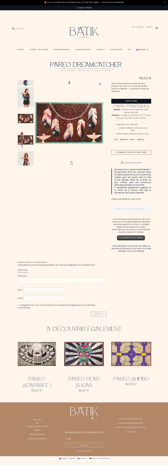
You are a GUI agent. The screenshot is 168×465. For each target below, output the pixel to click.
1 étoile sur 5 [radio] (18, 272)
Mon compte (137, 27)
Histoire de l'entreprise (37, 439)
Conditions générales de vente (130, 423)
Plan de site (130, 432)
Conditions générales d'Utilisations (130, 427)
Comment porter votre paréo (131, 152)
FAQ (129, 50)
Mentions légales (37, 434)
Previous (69, 83)
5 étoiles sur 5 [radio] (27, 272)
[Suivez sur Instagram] (84, 426)
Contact (37, 430)
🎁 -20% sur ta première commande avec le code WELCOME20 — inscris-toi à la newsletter (84, 3)
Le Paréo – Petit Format (38, 50)
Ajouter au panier (131, 101)
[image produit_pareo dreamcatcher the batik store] (69, 123)
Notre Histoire (116, 50)
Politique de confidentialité (130, 419)
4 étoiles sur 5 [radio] (25, 272)
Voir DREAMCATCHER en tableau (131, 238)
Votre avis (23, 276)
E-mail (21, 298)
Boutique (37, 420)
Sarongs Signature (62, 50)
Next (69, 162)
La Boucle (100, 50)
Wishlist (149, 27)
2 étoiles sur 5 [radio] (21, 272)
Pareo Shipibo (131, 379)
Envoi (98, 314)
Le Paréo (20, 50)
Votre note (22, 270)
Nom (20, 290)
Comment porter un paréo (37, 427)
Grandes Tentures (83, 50)
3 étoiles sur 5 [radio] (23, 272)
